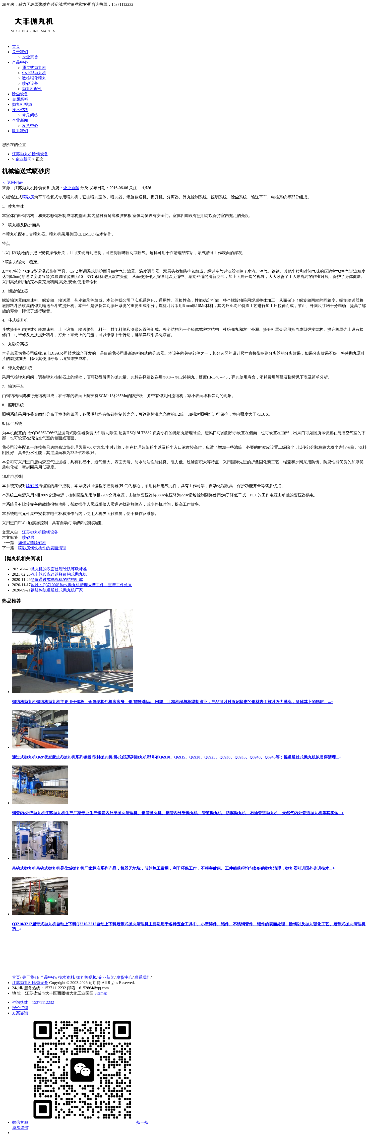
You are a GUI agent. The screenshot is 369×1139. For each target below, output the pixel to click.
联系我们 (20, 131)
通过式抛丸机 (34, 67)
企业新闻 (20, 120)
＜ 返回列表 (12, 182)
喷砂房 (28, 197)
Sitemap (100, 993)
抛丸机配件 (32, 89)
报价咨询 (20, 1008)
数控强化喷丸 (34, 78)
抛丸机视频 (22, 104)
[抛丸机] (34, 33)
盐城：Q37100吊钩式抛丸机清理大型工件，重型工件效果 (81, 585)
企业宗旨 (30, 57)
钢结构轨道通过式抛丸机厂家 (57, 590)
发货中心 (30, 125)
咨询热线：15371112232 (33, 1002)
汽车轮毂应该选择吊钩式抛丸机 (59, 574)
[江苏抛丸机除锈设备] (36, 968)
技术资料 (20, 110)
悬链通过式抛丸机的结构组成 (57, 579)
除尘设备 (20, 94)
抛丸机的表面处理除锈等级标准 (59, 569)
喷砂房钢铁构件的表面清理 (42, 548)
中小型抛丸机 (34, 73)
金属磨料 (20, 99)
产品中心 (20, 62)
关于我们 (20, 52)
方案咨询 (20, 1013)
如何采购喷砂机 (32, 543)
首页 (16, 46)
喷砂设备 (30, 83)
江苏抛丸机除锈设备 (30, 154)
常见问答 (30, 115)
